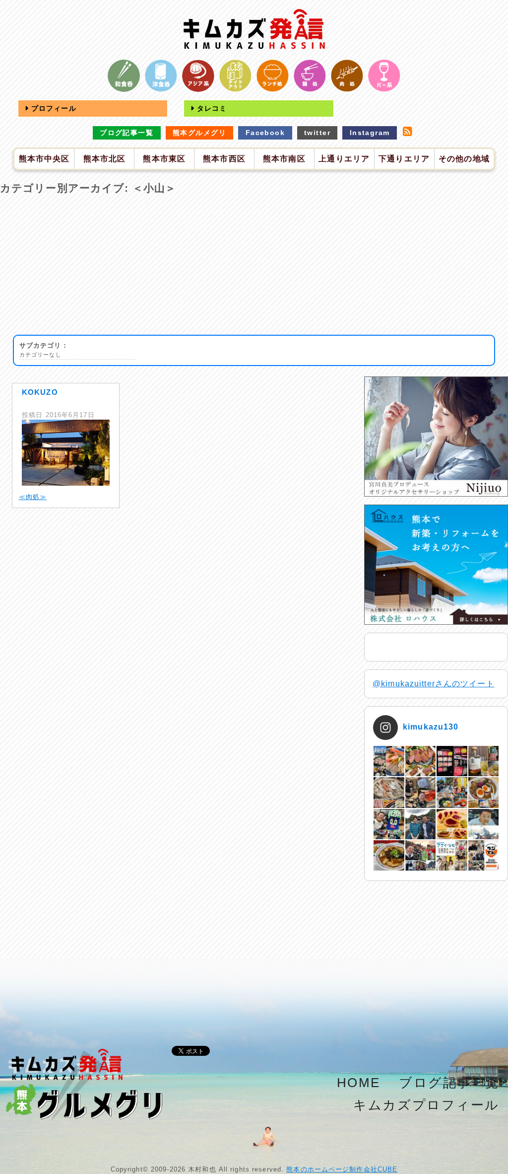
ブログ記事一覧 (126, 133)
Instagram (370, 133)
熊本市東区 (164, 158)
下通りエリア (404, 158)
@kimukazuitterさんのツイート (434, 683)
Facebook (265, 133)
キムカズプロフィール (426, 1105)
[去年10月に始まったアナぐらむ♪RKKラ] (452, 855)
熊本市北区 (104, 158)
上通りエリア (344, 158)
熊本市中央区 (44, 158)
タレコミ (210, 108)
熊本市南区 (284, 158)
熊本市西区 (224, 158)
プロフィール (52, 108)
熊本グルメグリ (199, 133)
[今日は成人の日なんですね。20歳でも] (483, 824)
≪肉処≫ (33, 497)
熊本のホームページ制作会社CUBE (341, 1169)
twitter (317, 133)
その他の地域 (464, 158)
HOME (359, 1083)
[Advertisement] (254, 265)
